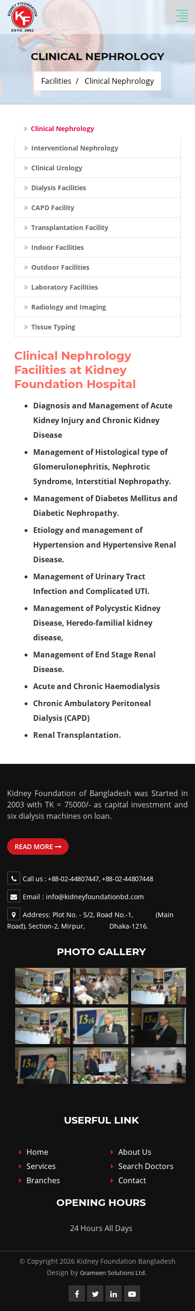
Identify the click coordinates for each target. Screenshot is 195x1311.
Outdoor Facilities (60, 267)
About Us (134, 1152)
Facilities (56, 81)
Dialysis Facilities (58, 187)
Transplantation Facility (69, 227)
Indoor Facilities (57, 247)
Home (37, 1152)
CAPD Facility (52, 207)
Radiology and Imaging (68, 306)
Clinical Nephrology (119, 81)
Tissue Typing (53, 326)
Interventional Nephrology (74, 147)
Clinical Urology (56, 167)
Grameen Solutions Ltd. (113, 1272)
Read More (35, 846)
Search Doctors (146, 1166)
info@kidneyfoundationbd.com (83, 896)
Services (41, 1166)
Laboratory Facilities (64, 287)
